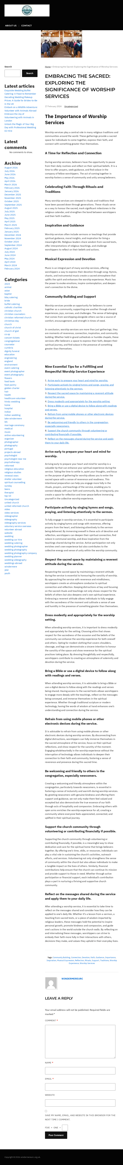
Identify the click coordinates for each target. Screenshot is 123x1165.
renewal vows (11, 475)
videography (10, 519)
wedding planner (13, 556)
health (7, 394)
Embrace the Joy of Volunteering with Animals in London (19, 117)
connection (76, 957)
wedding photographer (16, 546)
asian (7, 290)
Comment (51, 1020)
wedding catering (13, 543)
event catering (11, 367)
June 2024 (10, 255)
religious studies (12, 472)
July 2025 (9, 211)
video (7, 509)
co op (7, 334)
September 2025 (13, 204)
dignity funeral (11, 351)
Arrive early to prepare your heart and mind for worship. (78, 380)
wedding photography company (20, 553)
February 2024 (12, 268)
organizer (9, 438)
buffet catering (12, 304)
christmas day (11, 320)
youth (7, 573)
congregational (12, 341)
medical (8, 428)
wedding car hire (13, 539)
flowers (8, 378)
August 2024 (11, 248)
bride (7, 300)
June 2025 (10, 214)
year (6, 569)
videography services (15, 522)
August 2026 (11, 167)
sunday (8, 485)
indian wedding (12, 415)
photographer (11, 442)
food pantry (10, 384)
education (9, 354)
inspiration (51, 960)
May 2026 (9, 177)
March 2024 (10, 265)
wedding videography (15, 559)
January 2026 (11, 191)
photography (10, 445)
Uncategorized (71, 106)
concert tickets (12, 337)
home (7, 405)
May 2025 (9, 218)
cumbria (8, 347)
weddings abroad (13, 563)
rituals (88, 960)
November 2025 (12, 198)
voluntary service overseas (17, 526)
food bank (9, 381)
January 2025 (11, 231)
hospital (8, 408)
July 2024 (9, 251)
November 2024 (12, 238)
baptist (8, 293)
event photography (14, 374)
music (7, 432)
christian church (12, 310)
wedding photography (15, 549)
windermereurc (72, 978)
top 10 (7, 495)
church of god (11, 331)
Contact (26, 25)
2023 (7, 283)
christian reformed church (18, 317)
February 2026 (12, 187)
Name (49, 1062)
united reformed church (16, 506)
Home (48, 66)
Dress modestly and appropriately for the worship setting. (79, 401)
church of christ (12, 327)
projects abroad (12, 452)
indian (7, 411)
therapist (9, 492)
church (8, 324)
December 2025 (12, 194)
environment (10, 364)
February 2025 (12, 228)
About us (10, 25)
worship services (87, 963)
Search (8, 66)
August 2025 (11, 208)
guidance (100, 957)
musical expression (65, 960)
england (8, 361)
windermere (10, 566)
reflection (79, 960)
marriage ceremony (14, 425)
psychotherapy (12, 462)
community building (61, 957)
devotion (86, 957)
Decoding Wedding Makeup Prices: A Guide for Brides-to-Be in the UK (20, 100)
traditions (104, 960)
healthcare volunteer (15, 398)
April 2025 (9, 221)
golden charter (12, 388)
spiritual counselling (14, 482)
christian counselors (14, 314)
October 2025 (11, 201)
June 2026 (10, 174)
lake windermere (13, 418)
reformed (9, 465)
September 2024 (13, 245)
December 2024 (12, 235)
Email (49, 1078)
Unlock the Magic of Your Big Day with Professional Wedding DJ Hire (20, 127)
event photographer (14, 371)
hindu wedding (12, 401)
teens (7, 489)
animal (7, 287)
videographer (11, 516)
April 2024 (9, 261)
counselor (9, 344)
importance (110, 957)
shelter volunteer (13, 479)
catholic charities (13, 307)
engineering (10, 357)
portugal (8, 448)
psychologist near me (15, 458)
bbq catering (11, 297)
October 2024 (11, 241)
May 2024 (9, 258)
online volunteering (14, 435)
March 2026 (10, 184)
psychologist (10, 455)
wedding (8, 536)
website (8, 532)
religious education (14, 468)
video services (11, 512)
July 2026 (9, 171)
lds (6, 421)
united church (11, 502)
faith (93, 957)
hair (6, 391)
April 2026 (9, 181)
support (95, 960)
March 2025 (10, 224)
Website (50, 1094)
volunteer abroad (13, 529)
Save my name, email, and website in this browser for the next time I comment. (80, 1117)
